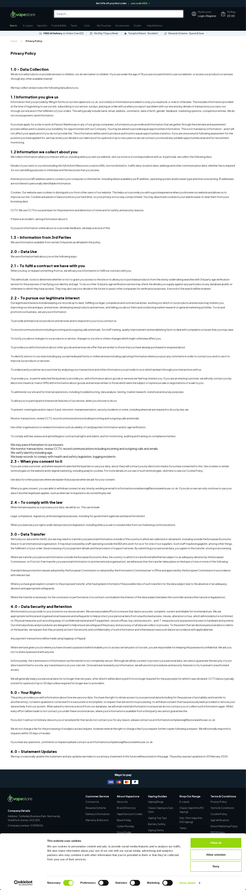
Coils (87, 25)
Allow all (216, 842)
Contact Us (92, 801)
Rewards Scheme (96, 807)
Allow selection (216, 854)
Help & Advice (154, 25)
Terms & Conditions (222, 807)
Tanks (74, 25)
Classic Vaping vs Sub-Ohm (161, 809)
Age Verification (220, 820)
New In (13, 25)
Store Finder (124, 832)
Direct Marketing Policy (224, 826)
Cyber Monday (125, 826)
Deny (216, 866)
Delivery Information (98, 814)
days (35, 733)
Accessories (122, 25)
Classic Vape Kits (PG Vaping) (191, 809)
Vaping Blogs (156, 801)
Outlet (137, 25)
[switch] (103, 883)
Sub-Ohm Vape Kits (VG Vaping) (190, 819)
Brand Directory (126, 807)
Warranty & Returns (97, 820)
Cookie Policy (219, 814)
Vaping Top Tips (157, 817)
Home (14, 41)
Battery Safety (157, 824)
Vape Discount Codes (129, 814)
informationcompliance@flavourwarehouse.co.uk (123, 742)
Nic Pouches (104, 25)
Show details (187, 882)
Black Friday (124, 820)
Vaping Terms (156, 830)
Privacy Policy (219, 801)
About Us (122, 801)
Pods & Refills (59, 25)
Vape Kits (42, 25)
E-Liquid (28, 25)
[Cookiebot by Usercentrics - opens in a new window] (23, 883)
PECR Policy (218, 832)
